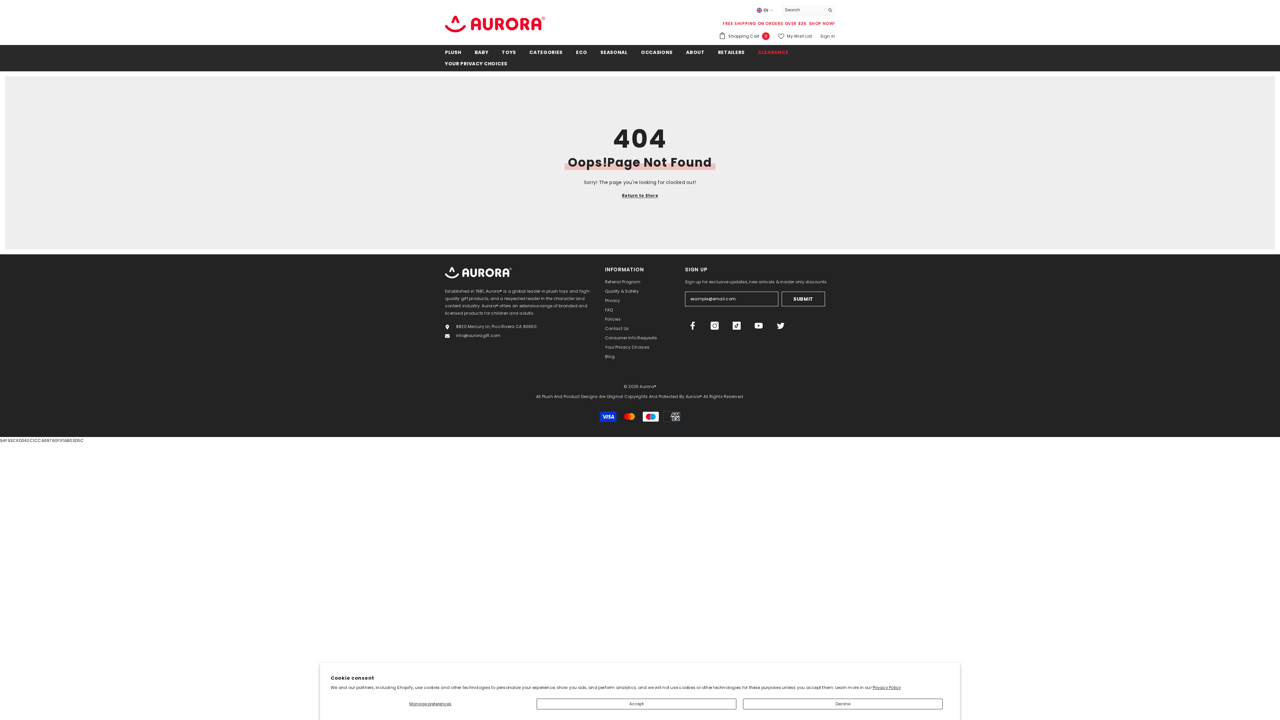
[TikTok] (736, 325)
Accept (636, 704)
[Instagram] (714, 325)
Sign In (827, 36)
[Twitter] (780, 325)
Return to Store (640, 195)
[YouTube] (758, 325)
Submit (803, 299)
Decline (843, 704)
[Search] (808, 10)
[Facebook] (692, 325)
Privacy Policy (887, 687)
